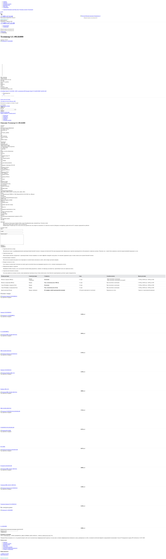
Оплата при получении (5, 99)
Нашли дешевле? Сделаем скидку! (8, 113)
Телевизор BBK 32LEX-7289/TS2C (8, 484)
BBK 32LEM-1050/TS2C (6, 350)
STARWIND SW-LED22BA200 (7, 427)
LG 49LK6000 (4, 526)
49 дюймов (3, 91)
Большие (28, 91)
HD (24, 91)
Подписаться (3, 531)
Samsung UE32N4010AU (6, 369)
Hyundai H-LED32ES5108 (6, 465)
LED (11, 91)
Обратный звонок (4, 19)
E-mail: (2, 231)
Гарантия (5, 2)
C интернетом (20, 91)
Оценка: (3, 245)
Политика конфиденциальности (10, 548)
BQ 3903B (3, 446)
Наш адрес (5, 6)
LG (4, 94)
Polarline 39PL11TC (5, 389)
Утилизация (5, 7)
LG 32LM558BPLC (5, 331)
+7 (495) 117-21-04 (7, 16)
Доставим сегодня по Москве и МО (8, 101)
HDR (39, 91)
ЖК (13, 91)
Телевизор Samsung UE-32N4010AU (9, 504)
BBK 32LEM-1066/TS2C (6, 408)
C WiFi (15, 91)
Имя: (2, 228)
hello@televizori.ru (4, 554)
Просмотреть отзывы (5, 106)
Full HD (36, 91)
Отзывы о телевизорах (8, 549)
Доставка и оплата (7, 3)
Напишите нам (6, 5)
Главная (5, 1)
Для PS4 (42, 91)
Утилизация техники (7, 547)
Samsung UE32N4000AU (6, 312)
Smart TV (8, 91)
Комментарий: (4, 233)
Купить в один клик (5, 112)
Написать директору (4, 557)
